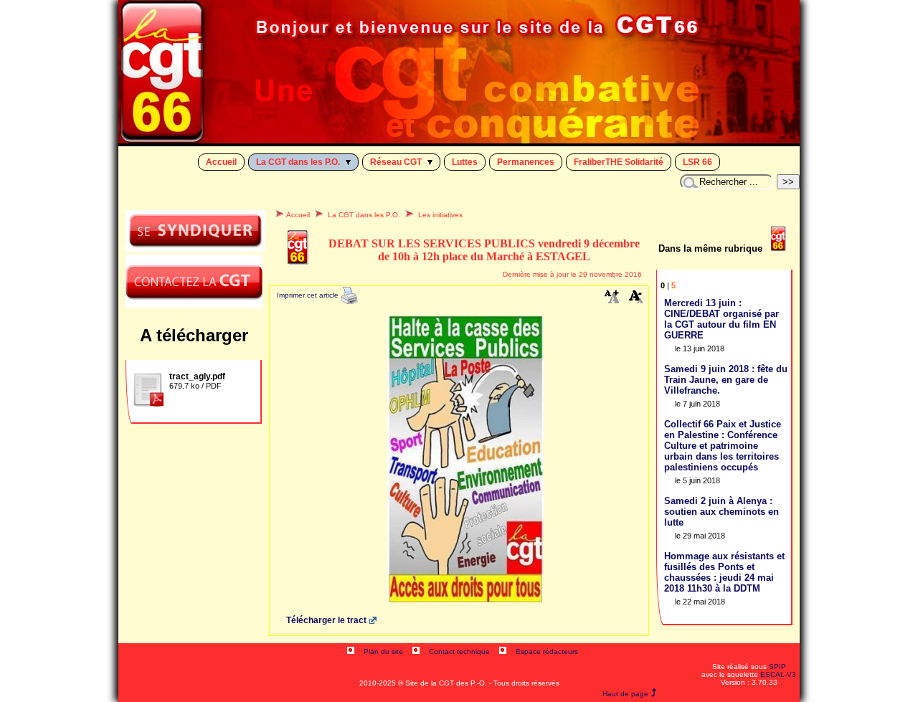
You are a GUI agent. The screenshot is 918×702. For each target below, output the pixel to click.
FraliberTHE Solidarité (618, 162)
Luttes (465, 162)
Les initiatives (440, 215)
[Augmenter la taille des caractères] (612, 300)
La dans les (298, 162)
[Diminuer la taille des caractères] (636, 300)
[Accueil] (459, 139)
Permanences (525, 162)
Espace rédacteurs (547, 651)
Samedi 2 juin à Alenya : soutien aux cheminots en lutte (721, 511)
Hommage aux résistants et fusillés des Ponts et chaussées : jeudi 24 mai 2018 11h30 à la (724, 572)
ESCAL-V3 (778, 674)
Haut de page (625, 694)
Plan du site (383, 651)
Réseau (396, 162)
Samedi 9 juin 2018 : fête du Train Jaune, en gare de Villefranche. (725, 380)
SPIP (777, 666)
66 (697, 162)
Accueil (221, 162)
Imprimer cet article (309, 295)
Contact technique (459, 651)
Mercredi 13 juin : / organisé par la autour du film (721, 319)
